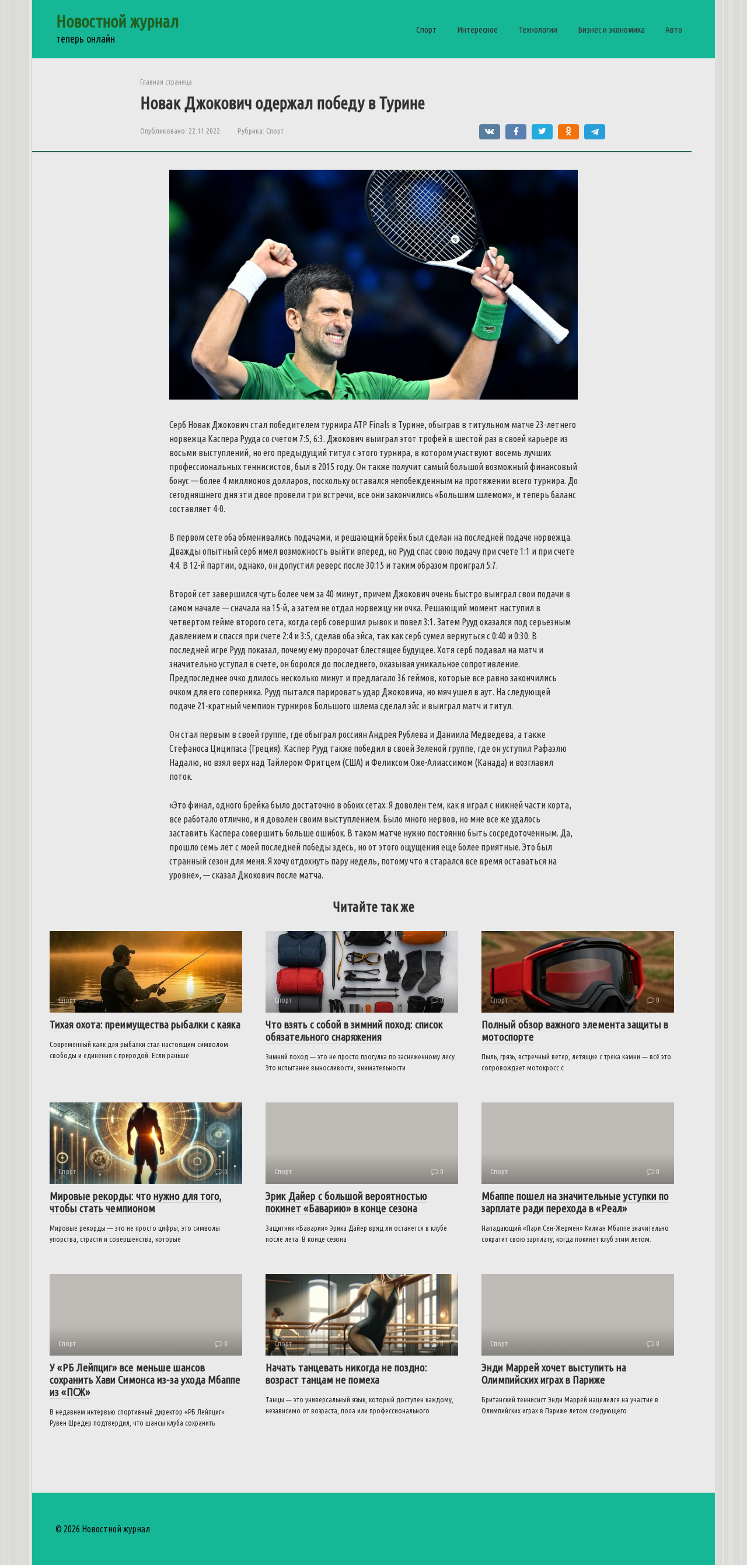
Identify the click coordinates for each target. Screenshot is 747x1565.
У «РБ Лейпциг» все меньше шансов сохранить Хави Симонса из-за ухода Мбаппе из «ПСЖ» (145, 1379)
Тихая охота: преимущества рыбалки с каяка (145, 1024)
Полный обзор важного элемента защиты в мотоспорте (574, 1030)
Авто (673, 29)
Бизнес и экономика (611, 29)
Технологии (537, 29)
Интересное (477, 29)
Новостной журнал (117, 21)
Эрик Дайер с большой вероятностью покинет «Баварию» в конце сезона (346, 1201)
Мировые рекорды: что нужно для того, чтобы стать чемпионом (136, 1201)
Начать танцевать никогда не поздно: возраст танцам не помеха (346, 1373)
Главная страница (166, 82)
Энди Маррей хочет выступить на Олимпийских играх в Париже (553, 1373)
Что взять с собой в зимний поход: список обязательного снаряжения (354, 1030)
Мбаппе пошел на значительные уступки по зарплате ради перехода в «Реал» (575, 1201)
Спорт (426, 29)
